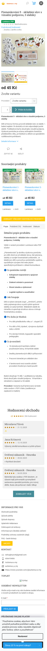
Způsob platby (7, 516)
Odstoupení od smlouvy (10, 527)
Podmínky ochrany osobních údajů (15, 535)
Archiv (6, 543)
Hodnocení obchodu (23, 410)
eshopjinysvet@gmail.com (16, 555)
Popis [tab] (6, 226)
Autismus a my (11, 562)
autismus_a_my (11, 566)
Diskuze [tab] (36, 226)
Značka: (13, 30)
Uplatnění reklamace (9, 523)
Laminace (7, 209)
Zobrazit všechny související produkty (24, 219)
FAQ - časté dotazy (8, 538)
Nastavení (22, 636)
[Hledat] (27, 3)
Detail (8, 203)
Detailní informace (8, 141)
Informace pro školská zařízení (13, 531)
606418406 (10, 558)
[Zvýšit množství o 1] (10, 108)
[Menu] (41, 3)
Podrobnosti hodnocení (10, 27)
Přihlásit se (9, 609)
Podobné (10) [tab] (15, 226)
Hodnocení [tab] (27, 226)
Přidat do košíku (25, 109)
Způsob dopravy (7, 519)
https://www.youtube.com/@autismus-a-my (23, 570)
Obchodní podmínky (9, 512)
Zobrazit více (23, 493)
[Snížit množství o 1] (10, 111)
